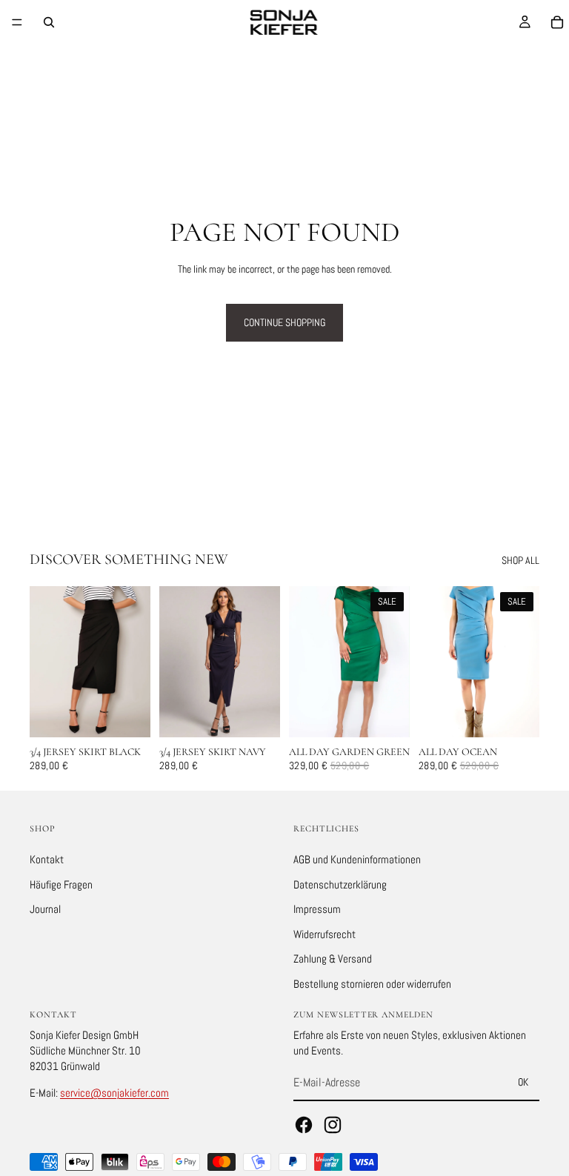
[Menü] (17, 22)
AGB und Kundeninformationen (357, 858)
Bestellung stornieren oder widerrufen (372, 983)
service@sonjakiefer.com (114, 1093)
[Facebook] (303, 1124)
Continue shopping (284, 322)
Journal (45, 909)
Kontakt (47, 858)
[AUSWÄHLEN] (127, 714)
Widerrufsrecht (324, 933)
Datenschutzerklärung (340, 884)
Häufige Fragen (61, 884)
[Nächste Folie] (134, 661)
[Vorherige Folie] (46, 661)
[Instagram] (332, 1124)
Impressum (317, 909)
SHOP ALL (520, 560)
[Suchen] (49, 22)
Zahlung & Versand (332, 958)
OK (523, 1082)
